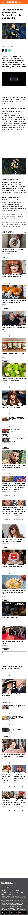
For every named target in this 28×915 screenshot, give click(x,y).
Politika (3, 894)
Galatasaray (6, 97)
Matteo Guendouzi (20, 123)
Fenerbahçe (16, 97)
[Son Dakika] (14, 2)
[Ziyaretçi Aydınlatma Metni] (13, 909)
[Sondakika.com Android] (14, 912)
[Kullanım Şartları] (5, 906)
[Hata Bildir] (22, 909)
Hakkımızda (3, 887)
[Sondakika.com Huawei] (23, 912)
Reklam (8, 887)
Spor (9, 892)
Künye (16, 887)
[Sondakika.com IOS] (5, 912)
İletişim (12, 887)
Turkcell (23, 97)
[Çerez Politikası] (10, 908)
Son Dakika (4, 890)
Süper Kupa (5, 99)
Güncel (11, 890)
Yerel (22, 892)
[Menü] (3, 2)
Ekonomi (3, 892)
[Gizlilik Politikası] (14, 906)
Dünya (17, 890)
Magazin (16, 892)
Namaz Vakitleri (12, 894)
